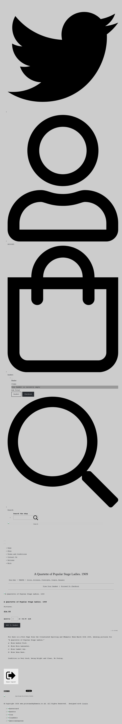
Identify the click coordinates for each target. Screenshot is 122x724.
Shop (9, 551)
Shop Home (12, 580)
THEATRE (21, 580)
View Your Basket (50, 586)
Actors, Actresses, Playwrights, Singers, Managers (46, 580)
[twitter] (63, 112)
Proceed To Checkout (70, 586)
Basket (16, 394)
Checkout (28, 394)
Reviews (11, 560)
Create (85, 704)
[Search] (35, 517)
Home (9, 548)
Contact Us (12, 557)
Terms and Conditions (17, 554)
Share (16, 696)
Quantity (7, 619)
